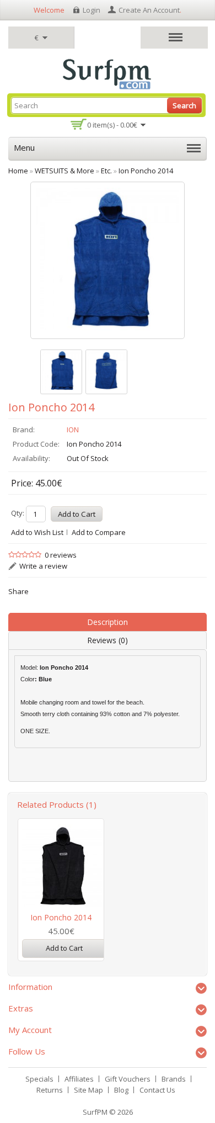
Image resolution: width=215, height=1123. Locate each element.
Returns (49, 1090)
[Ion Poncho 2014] (61, 372)
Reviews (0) (107, 640)
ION (73, 430)
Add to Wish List (37, 532)
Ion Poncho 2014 (61, 917)
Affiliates (79, 1079)
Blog (121, 1090)
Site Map (88, 1090)
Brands (174, 1079)
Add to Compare (99, 532)
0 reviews (61, 555)
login (91, 10)
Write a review (43, 566)
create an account (149, 10)
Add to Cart (64, 948)
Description (107, 622)
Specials (39, 1079)
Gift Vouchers (127, 1079)
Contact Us (157, 1090)
